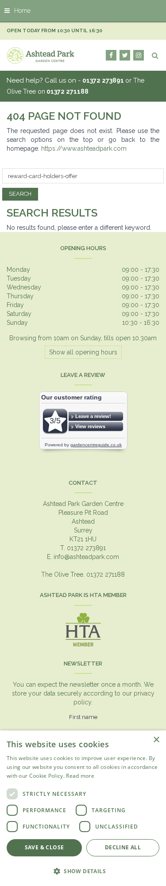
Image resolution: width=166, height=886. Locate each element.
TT (125, 55)
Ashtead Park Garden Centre (83, 503)
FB (111, 55)
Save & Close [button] (44, 847)
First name (83, 717)
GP (138, 55)
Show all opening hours (83, 352)
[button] (83, 871)
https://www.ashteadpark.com (84, 148)
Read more (80, 776)
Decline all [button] (123, 847)
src (155, 55)
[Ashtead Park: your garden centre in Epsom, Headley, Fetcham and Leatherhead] (41, 55)
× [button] (156, 740)
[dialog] (83, 808)
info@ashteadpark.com (86, 556)
